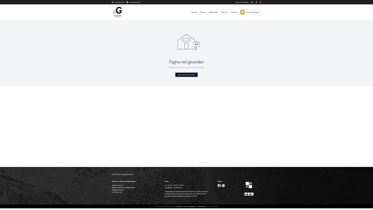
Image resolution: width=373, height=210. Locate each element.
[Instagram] (260, 2)
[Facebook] (256, 2)
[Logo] (124, 12)
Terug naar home (187, 75)
